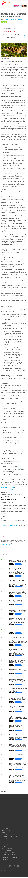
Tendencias (6, 836)
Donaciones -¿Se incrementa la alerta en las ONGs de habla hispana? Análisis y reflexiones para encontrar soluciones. (18, 736)
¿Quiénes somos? (14, 853)
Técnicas (13, 795)
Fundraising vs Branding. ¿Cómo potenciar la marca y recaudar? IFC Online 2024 (18, 671)
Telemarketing (15, 822)
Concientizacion (7, 830)
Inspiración (5, 826)
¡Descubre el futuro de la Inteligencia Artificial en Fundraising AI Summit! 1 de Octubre (16, 727)
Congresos (6, 842)
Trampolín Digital (5, 860)
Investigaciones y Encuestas (7, 849)
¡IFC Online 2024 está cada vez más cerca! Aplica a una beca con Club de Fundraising (18, 690)
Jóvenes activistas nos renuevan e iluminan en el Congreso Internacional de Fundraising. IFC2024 (17, 662)
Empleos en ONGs (14, 837)
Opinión (6, 834)
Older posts (3, 791)
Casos (6, 828)
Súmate (5, 855)
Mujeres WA (14, 857)
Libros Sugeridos (6, 853)
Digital (5, 824)
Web (24, 35)
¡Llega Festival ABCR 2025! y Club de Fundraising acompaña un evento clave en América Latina (17, 602)
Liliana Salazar (19, 19)
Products (5, 857)
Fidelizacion (14, 820)
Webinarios (6, 846)
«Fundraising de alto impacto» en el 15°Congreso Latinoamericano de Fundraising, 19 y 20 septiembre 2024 (18, 708)
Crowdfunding (15, 824)
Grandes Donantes (15, 807)
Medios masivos (14, 799)
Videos (6, 838)
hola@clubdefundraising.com (7, 544)
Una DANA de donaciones (15, 629)
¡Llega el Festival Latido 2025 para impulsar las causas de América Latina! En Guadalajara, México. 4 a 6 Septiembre (18, 593)
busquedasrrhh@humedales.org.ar (10, 525)
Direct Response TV (15, 816)
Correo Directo (14, 811)
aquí (17, 543)
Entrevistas (6, 832)
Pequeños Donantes (15, 803)
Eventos (14, 855)
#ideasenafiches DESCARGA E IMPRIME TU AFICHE (16, 755)
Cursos (6, 844)
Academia (5, 840)
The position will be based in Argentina (13, 25)
